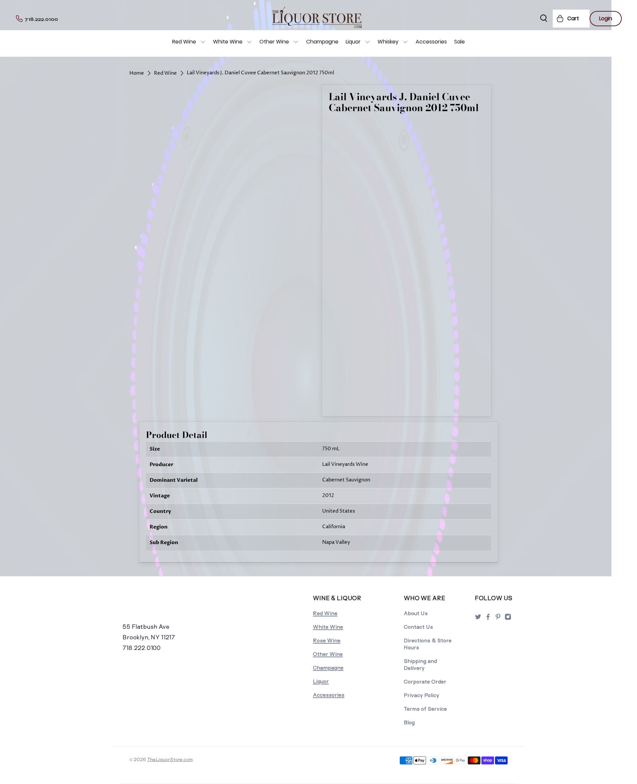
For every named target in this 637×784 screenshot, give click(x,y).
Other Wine (274, 41)
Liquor (353, 41)
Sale (459, 41)
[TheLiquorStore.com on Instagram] (508, 618)
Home (136, 73)
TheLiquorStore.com (169, 759)
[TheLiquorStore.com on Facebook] (488, 618)
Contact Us (418, 627)
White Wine (228, 41)
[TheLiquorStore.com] (168, 607)
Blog (409, 722)
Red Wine (184, 41)
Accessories (431, 41)
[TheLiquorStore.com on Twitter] (478, 618)
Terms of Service (425, 709)
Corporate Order (425, 681)
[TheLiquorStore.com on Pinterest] (498, 618)
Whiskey (388, 41)
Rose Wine (326, 640)
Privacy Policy (421, 695)
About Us (416, 613)
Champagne (322, 41)
